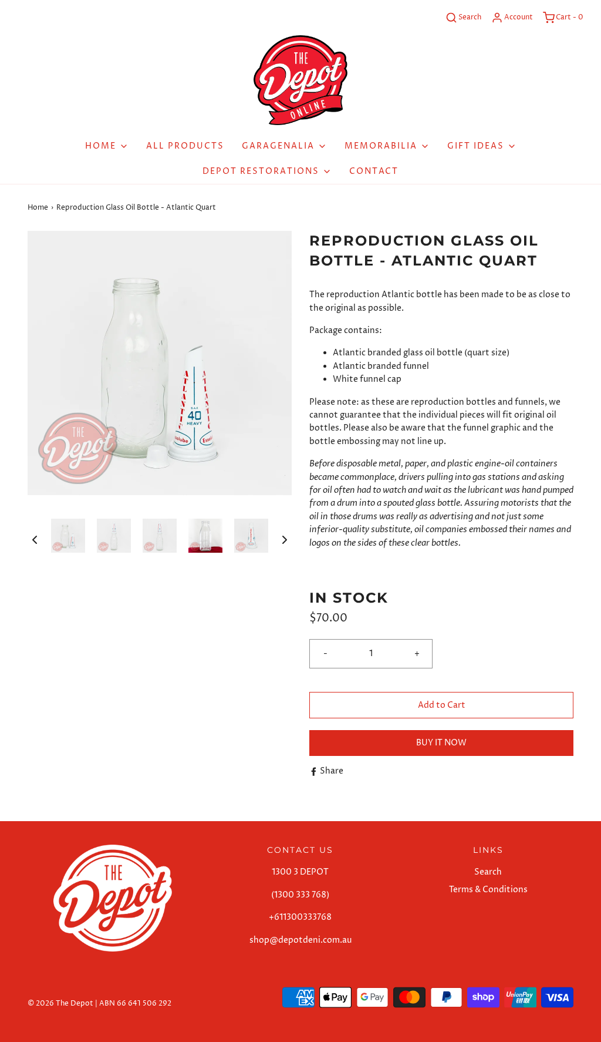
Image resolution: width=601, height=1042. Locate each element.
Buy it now (441, 742)
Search (488, 872)
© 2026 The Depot (60, 1004)
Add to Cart (441, 705)
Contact (374, 171)
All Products (185, 146)
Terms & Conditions (488, 889)
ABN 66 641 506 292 (135, 1004)
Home (38, 208)
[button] (35, 540)
